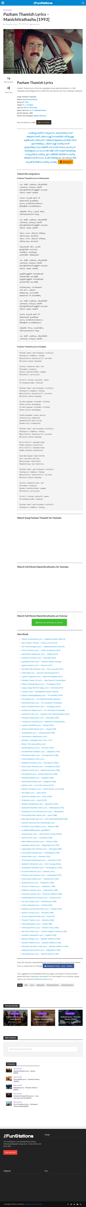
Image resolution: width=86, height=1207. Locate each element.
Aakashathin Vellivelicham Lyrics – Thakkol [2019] (40, 654)
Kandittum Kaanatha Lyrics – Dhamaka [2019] (39, 658)
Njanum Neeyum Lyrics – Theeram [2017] (37, 665)
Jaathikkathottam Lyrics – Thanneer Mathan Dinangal (41, 661)
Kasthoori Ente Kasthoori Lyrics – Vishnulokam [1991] (41, 875)
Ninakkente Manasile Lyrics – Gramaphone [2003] (40, 763)
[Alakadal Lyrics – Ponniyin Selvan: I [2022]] (9, 1087)
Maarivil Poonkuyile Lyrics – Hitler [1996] (37, 796)
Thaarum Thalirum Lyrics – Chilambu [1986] (38, 920)
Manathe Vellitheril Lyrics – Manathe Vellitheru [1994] (41, 942)
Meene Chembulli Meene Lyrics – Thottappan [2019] (41, 684)
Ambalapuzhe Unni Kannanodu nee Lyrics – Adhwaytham (43, 811)
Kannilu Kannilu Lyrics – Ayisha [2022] (15, 1018)
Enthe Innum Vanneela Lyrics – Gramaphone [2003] (41, 766)
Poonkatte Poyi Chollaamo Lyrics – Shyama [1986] (40, 826)
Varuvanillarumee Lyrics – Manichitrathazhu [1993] (40, 954)
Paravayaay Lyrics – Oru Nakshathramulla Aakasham (41, 699)
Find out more (10, 1152)
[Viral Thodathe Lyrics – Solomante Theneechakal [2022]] (9, 1103)
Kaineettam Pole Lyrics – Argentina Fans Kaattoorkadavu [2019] (45, 714)
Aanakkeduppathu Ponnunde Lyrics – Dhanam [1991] (41, 897)
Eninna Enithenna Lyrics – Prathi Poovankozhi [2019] (41, 650)
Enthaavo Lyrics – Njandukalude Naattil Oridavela (40, 691)
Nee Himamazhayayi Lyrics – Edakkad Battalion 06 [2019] (43, 646)
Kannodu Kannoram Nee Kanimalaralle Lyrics (38, 823)
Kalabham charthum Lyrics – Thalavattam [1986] (40, 890)
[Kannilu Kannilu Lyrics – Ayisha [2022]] (9, 1070)
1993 (25, 985)
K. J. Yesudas (28, 105)
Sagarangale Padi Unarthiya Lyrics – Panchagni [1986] (42, 849)
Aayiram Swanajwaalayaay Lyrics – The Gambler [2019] (42, 695)
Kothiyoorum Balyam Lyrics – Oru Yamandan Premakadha (43, 710)
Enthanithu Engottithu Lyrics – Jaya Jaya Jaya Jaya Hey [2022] (26, 1097)
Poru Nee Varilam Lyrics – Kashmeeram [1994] (39, 901)
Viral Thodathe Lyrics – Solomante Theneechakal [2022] (26, 1105)
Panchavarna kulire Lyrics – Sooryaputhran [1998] (40, 755)
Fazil (27, 102)
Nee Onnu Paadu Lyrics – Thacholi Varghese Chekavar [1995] (44, 931)
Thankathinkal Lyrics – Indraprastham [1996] (38, 733)
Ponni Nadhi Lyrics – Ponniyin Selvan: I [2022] (43, 1018)
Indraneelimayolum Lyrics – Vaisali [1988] (37, 924)
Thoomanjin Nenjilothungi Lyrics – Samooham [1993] (41, 860)
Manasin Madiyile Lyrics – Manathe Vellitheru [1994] (41, 939)
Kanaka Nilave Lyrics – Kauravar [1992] (36, 856)
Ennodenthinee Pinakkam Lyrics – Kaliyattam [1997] (41, 751)
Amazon (67, 161)
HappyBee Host (29, 1204)
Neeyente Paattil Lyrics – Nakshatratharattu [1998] (41, 770)
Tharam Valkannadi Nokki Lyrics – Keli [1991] (38, 916)
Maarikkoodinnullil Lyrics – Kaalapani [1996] (38, 778)
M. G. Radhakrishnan (38, 110)
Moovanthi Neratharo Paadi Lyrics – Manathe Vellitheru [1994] (45, 946)
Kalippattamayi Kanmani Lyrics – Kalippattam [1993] (41, 950)
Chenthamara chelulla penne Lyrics (34, 736)
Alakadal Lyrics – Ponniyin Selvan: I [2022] (71, 1018)
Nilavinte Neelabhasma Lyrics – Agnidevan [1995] (40, 804)
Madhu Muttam (40, 116)
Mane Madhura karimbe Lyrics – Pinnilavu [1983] (39, 841)
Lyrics (32, 985)
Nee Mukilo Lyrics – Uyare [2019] (34, 793)
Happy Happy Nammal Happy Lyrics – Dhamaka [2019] (42, 688)
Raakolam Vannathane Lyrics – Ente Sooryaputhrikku (41, 864)
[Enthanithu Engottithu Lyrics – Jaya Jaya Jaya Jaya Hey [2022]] (9, 1095)
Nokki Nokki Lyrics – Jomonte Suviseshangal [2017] (40, 673)
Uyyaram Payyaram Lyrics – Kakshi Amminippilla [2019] (42, 676)
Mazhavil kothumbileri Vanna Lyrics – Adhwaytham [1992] (43, 808)
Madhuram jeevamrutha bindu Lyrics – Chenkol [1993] (42, 909)
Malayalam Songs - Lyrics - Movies (59, 966)
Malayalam (7, 10)
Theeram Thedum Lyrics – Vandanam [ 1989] (38, 886)
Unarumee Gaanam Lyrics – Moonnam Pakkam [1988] (42, 894)
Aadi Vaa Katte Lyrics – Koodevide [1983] (37, 837)
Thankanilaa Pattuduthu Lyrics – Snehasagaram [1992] (42, 867)
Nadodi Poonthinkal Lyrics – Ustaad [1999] (37, 725)
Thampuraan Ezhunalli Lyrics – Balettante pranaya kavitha (43, 721)
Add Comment (8, 82)
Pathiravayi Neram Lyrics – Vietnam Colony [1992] (40, 927)
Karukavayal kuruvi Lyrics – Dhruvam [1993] (38, 748)
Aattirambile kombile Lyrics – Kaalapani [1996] (39, 781)
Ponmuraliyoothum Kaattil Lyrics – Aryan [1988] (39, 815)
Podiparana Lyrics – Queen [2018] (34, 800)
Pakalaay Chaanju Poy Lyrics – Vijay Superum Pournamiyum (44, 680)
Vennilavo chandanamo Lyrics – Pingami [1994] (39, 935)
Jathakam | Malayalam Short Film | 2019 (37, 740)
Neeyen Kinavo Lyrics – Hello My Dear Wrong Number (42, 834)
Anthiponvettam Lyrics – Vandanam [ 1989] (38, 883)
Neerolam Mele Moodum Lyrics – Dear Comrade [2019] (42, 669)
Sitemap (39, 1204)
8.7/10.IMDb (44, 122)
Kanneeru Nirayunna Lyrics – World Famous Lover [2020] (43, 789)
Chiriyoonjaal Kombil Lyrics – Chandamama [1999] (40, 879)
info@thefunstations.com (42, 979)
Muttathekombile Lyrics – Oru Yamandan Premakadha (42, 703)
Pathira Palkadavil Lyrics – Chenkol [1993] (37, 905)
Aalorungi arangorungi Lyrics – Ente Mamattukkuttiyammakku (45, 819)
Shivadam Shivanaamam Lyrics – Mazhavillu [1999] (40, 718)
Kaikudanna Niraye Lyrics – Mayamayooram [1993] (40, 845)
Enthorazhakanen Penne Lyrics (33, 759)
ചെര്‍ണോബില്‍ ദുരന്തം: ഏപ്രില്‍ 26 (36, 830)
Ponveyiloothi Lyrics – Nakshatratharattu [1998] (39, 774)
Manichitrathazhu (30, 99)
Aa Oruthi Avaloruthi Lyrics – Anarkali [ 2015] (38, 871)
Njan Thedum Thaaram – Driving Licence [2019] (39, 643)
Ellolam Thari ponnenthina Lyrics (34, 744)
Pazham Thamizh (67, 985)
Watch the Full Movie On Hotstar (50, 622)
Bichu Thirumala (30, 107)
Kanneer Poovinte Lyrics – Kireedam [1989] (38, 912)
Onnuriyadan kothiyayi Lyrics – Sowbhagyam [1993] (41, 853)
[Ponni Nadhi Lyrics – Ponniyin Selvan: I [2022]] (9, 1078)
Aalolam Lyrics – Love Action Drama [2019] (38, 785)
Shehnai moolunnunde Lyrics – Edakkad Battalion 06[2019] (43, 639)
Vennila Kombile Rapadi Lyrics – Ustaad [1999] (39, 729)
